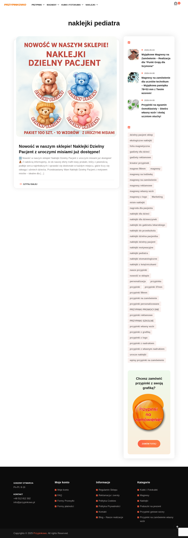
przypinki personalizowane (144, 304)
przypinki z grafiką (140, 332)
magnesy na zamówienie (143, 180)
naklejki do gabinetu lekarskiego (147, 225)
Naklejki (90, 5)
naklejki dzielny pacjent (142, 242)
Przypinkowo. (40, 533)
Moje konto (63, 490)
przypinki (135, 287)
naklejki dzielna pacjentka (144, 236)
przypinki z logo (138, 337)
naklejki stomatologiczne (143, 259)
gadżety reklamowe (140, 157)
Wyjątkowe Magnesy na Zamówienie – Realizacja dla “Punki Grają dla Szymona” (155, 60)
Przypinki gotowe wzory (152, 512)
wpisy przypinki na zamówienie (147, 360)
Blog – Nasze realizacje (111, 517)
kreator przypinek (139, 163)
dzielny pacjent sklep (141, 135)
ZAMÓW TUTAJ (149, 444)
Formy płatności (65, 506)
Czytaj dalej (30, 184)
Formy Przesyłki (65, 501)
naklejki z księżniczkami (143, 264)
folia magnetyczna (140, 146)
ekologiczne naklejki (141, 140)
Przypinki (37, 5)
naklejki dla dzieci (139, 213)
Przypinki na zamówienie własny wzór (156, 519)
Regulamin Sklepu (108, 490)
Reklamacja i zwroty (109, 495)
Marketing (157, 197)
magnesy (155, 168)
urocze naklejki (138, 354)
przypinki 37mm (153, 287)
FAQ (59, 495)
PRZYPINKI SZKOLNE (142, 321)
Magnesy (51, 5)
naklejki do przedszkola (143, 230)
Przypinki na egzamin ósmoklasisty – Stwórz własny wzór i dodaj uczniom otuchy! (154, 110)
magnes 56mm (138, 168)
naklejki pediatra (139, 253)
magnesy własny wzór (142, 191)
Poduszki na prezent (150, 506)
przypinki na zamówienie (143, 298)
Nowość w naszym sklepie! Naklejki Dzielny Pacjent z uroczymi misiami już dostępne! (61, 149)
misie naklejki (137, 202)
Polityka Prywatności (109, 506)
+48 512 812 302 (22, 498)
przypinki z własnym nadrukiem (147, 349)
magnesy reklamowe (141, 185)
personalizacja (138, 281)
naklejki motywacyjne (141, 247)
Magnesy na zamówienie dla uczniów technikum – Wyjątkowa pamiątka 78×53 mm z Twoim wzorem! (155, 85)
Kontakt (103, 512)
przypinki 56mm (138, 292)
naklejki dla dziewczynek (143, 219)
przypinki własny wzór (142, 326)
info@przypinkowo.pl (24, 502)
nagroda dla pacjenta (141, 208)
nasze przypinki (138, 270)
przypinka (155, 281)
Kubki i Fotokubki (71, 5)
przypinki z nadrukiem (142, 343)
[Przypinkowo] (15, 4)
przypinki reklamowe (141, 315)
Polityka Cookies (107, 501)
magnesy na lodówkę (141, 174)
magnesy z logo (138, 197)
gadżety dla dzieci (139, 151)
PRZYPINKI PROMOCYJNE (144, 309)
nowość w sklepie (139, 275)
